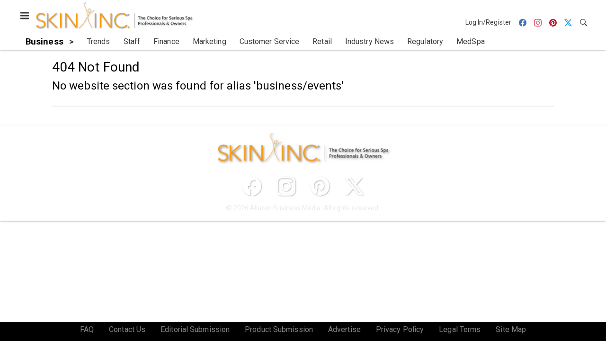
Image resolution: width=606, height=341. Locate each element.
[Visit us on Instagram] (285, 186)
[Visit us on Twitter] (354, 186)
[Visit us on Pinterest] (320, 186)
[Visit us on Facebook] (251, 186)
